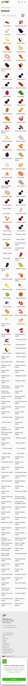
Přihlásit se (14, 679)
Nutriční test (5, 638)
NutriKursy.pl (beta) (7, 652)
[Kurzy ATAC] (5, 2)
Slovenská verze (9, 656)
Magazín (4, 640)
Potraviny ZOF (5, 645)
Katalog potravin (6, 7)
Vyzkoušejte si (5, 643)
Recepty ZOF (5, 647)
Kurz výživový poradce (8, 633)
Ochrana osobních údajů (8, 650)
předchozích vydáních (14, 672)
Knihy (3, 636)
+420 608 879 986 (9, 625)
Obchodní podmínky (7, 649)
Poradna (4, 641)
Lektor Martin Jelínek (7, 634)
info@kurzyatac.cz (12, 627)
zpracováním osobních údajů (16, 682)
